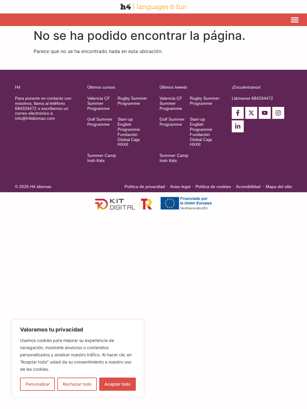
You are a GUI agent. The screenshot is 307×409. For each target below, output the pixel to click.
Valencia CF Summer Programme (98, 103)
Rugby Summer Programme (132, 101)
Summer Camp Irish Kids (101, 158)
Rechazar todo (77, 384)
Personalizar (37, 384)
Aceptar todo (117, 384)
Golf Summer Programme (99, 122)
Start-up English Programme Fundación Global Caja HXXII (129, 132)
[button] (294, 19)
